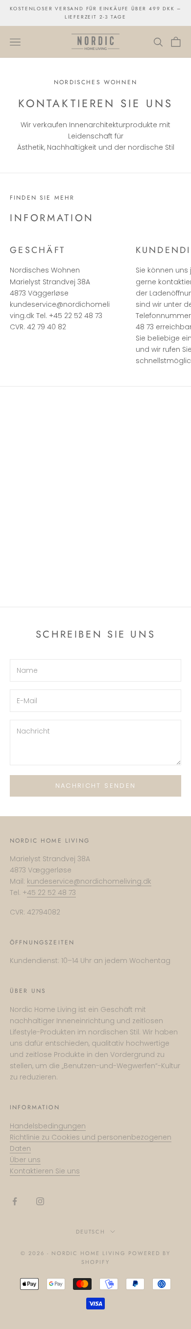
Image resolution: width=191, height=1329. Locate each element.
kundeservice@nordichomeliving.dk (89, 881)
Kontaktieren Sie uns (45, 1171)
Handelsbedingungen (48, 1126)
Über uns (25, 1160)
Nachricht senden (95, 785)
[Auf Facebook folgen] (15, 1201)
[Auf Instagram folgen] (40, 1201)
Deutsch (91, 1232)
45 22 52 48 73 (51, 892)
